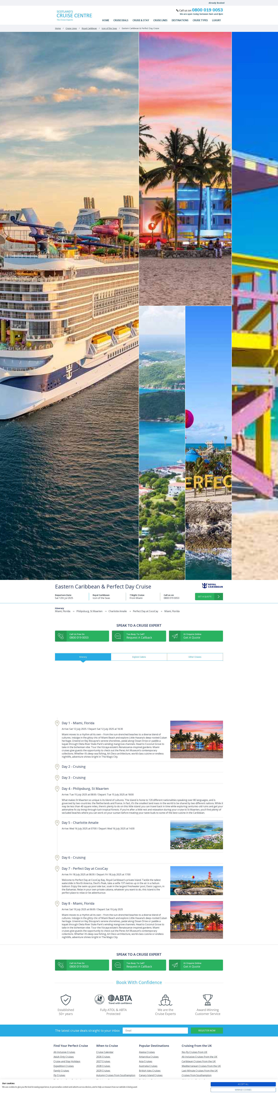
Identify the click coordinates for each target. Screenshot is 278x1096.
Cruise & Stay (141, 20)
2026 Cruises (103, 1056)
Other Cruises (195, 657)
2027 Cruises (103, 1061)
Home (105, 20)
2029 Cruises (103, 1070)
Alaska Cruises (147, 1052)
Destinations (180, 20)
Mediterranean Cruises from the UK (201, 1066)
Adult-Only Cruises (64, 1056)
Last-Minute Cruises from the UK (200, 1070)
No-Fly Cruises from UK (194, 1052)
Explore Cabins (139, 657)
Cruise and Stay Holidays (67, 1061)
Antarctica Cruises (149, 1056)
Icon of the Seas (109, 28)
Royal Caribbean (89, 28)
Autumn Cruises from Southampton (115, 1075)
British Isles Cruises (149, 1070)
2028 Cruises (103, 1066)
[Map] (139, 689)
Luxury (216, 20)
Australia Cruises (148, 1066)
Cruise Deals (120, 20)
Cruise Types (200, 20)
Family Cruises (61, 1070)
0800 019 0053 (171, 598)
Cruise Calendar (105, 1052)
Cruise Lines (160, 20)
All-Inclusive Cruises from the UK (199, 1056)
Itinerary (83, 657)
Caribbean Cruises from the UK (199, 1061)
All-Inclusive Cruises (64, 1052)
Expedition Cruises (64, 1066)
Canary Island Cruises (150, 1075)
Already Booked (216, 2)
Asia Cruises (145, 1061)
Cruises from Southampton (196, 1075)
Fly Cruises (59, 1075)
